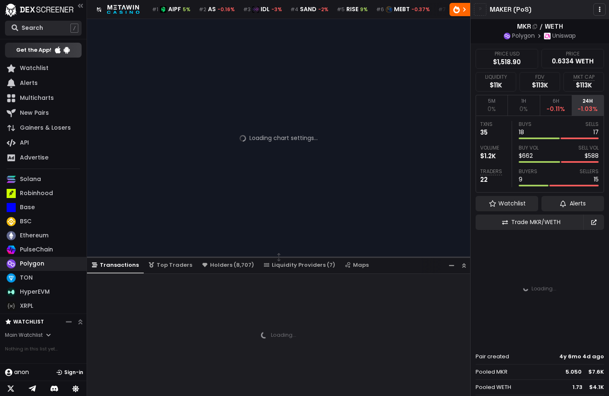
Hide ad (592, 341)
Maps (361, 265)
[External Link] (593, 222)
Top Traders (174, 265)
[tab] (492, 105)
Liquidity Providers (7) (303, 265)
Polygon (523, 35)
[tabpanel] (540, 154)
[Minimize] (451, 265)
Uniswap (564, 35)
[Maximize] (464, 265)
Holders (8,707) (232, 265)
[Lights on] (76, 388)
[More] (599, 9)
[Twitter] (11, 388)
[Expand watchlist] (80, 322)
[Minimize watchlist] (68, 322)
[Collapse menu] (80, 5)
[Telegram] (32, 388)
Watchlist (28, 321)
